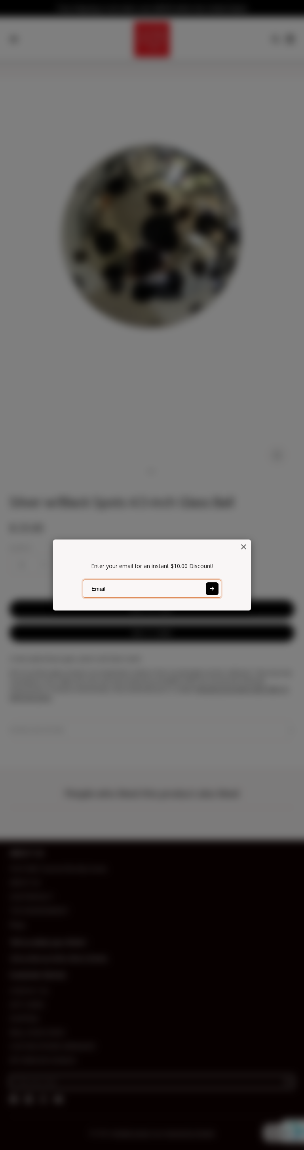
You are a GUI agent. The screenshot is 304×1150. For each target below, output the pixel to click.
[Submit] (212, 588)
